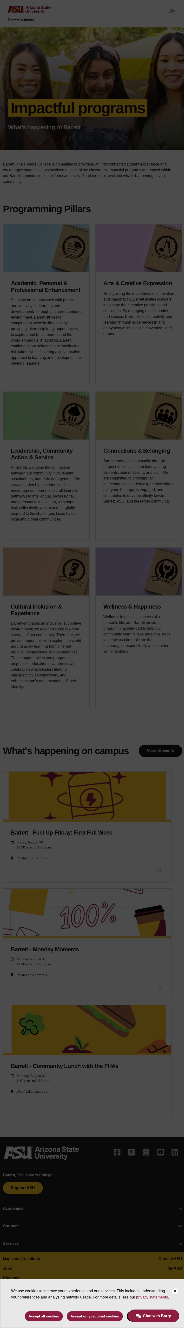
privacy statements (152, 1297)
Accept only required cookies (95, 1316)
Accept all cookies (44, 1316)
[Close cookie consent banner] (175, 1291)
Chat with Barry (157, 1316)
